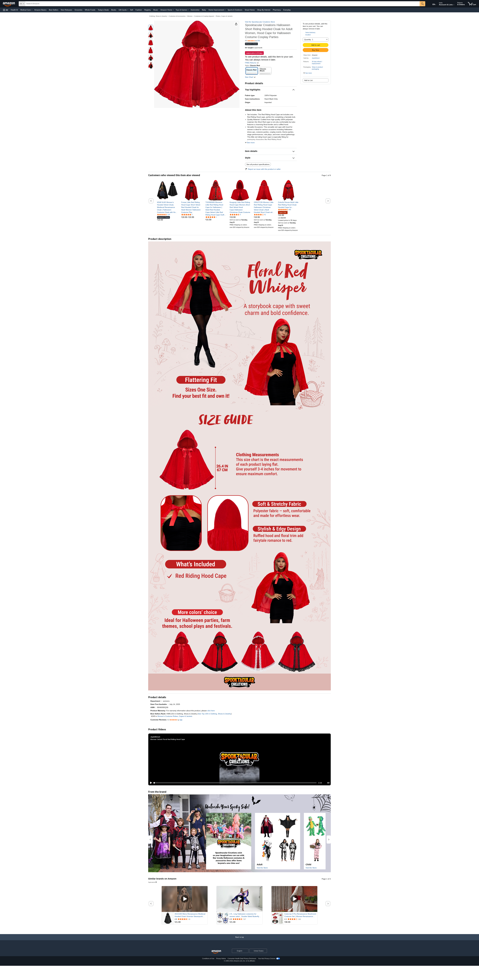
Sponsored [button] (151, 882)
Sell (131, 10)
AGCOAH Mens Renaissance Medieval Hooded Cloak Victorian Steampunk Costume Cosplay (190, 915)
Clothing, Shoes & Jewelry (158, 16)
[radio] (150, 28)
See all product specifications (257, 164)
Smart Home (250, 10)
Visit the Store (262, 868)
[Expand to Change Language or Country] (435, 4)
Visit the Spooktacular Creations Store (260, 22)
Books (113, 10)
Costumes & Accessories (177, 16)
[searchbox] (222, 3)
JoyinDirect (315, 58)
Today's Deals (103, 10)
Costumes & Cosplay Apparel (204, 16)
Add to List (308, 80)
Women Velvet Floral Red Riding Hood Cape (167, 739)
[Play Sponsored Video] (184, 899)
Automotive (195, 10)
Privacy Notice (221, 958)
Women (189, 16)
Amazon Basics (40, 10)
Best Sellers (53, 10)
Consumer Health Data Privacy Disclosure (242, 958)
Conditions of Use (208, 958)
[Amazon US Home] (216, 951)
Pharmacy (277, 10)
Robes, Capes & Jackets (224, 16)
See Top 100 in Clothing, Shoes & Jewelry (214, 714)
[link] (167, 207)
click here (211, 711)
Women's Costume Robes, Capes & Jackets (174, 716)
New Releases (66, 10)
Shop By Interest (263, 10)
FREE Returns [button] (251, 63)
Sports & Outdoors (235, 10)
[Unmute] (328, 782)
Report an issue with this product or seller (264, 169)
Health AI (14, 10)
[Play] (150, 783)
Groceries (78, 10)
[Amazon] (9, 4)
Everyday (287, 10)
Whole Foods (90, 10)
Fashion (138, 10)
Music (155, 10)
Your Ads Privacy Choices (266, 958)
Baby (204, 10)
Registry (147, 10)
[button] (5, 9)
